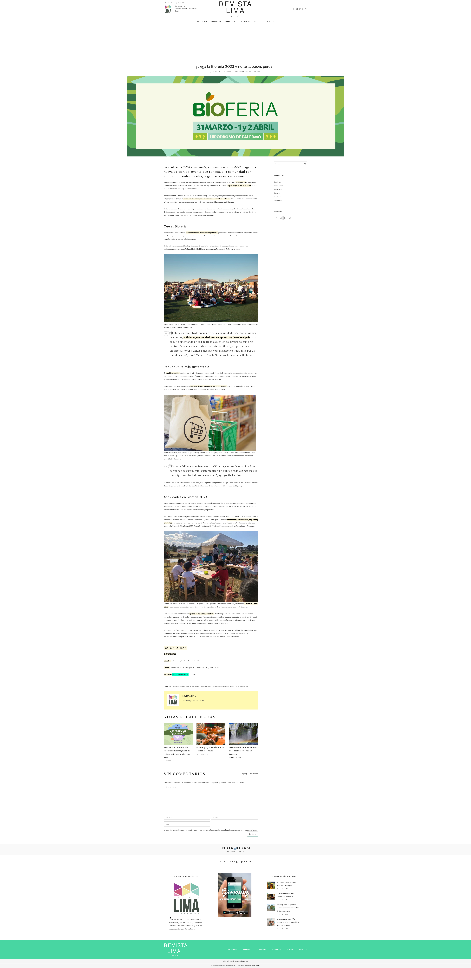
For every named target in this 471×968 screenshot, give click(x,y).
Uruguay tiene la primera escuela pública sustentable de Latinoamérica (288, 907)
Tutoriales (245, 21)
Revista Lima (180, 6)
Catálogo (270, 21)
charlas (188, 686)
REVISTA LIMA (176, 947)
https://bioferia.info (180, 674)
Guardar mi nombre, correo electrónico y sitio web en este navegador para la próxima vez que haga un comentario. (211, 830)
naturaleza (233, 686)
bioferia (182, 686)
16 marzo (227, 72)
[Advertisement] (235, 43)
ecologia (204, 686)
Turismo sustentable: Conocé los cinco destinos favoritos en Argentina (243, 750)
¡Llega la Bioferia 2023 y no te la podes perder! (235, 66)
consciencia (196, 686)
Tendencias (216, 21)
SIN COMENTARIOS (185, 774)
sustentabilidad (243, 686)
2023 (170, 686)
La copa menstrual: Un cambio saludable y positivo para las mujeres (288, 922)
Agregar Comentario (250, 773)
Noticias (258, 21)
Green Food (230, 21)
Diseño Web (244, 961)
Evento (210, 686)
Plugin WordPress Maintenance (250, 966)
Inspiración (202, 21)
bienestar (176, 686)
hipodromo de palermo (221, 686)
